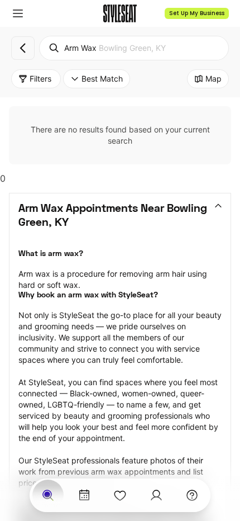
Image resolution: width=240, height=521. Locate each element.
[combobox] (134, 48)
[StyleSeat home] (120, 13)
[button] (18, 13)
